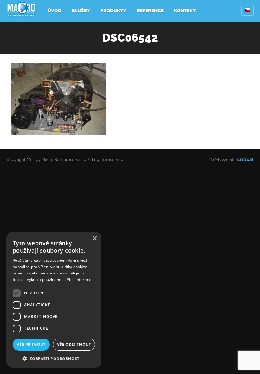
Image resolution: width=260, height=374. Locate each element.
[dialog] (53, 300)
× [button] (94, 238)
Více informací (80, 279)
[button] (54, 358)
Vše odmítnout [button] (74, 344)
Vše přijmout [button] (31, 344)
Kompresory (21, 11)
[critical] (245, 160)
